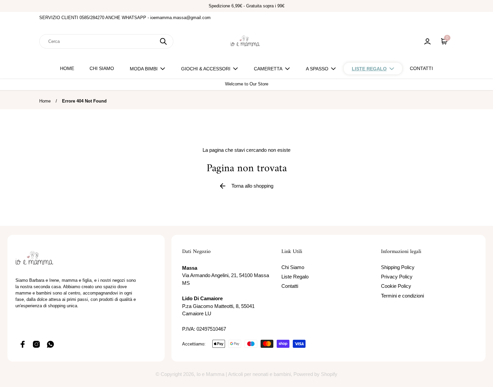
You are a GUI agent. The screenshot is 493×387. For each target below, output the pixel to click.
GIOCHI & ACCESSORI (205, 68)
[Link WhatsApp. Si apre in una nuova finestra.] (51, 344)
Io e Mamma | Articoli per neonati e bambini (244, 374)
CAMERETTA (268, 68)
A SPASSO (317, 68)
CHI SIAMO (102, 68)
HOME (67, 68)
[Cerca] (163, 41)
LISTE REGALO (369, 68)
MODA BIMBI (144, 68)
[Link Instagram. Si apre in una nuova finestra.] (37, 344)
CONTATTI (421, 68)
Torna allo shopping (252, 186)
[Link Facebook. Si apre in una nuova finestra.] (22, 344)
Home (45, 101)
